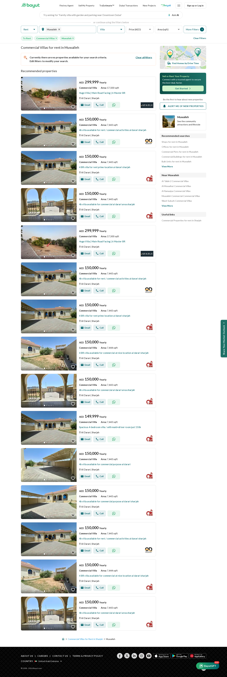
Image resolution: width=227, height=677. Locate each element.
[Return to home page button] (30, 5)
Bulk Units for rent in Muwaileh (176, 161)
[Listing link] (88, 93)
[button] (29, 29)
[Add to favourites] (73, 107)
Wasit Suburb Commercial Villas (177, 201)
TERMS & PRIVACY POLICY (87, 656)
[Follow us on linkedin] (134, 656)
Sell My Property (86, 5)
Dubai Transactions (128, 5)
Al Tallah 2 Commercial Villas (175, 181)
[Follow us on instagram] (141, 656)
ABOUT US (27, 656)
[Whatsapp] (113, 105)
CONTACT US (60, 656)
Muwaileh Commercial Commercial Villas (181, 196)
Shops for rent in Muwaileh (174, 142)
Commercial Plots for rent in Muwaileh (180, 152)
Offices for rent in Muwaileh (175, 147)
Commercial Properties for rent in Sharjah (181, 220)
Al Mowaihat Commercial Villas (176, 186)
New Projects (149, 5)
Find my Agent (67, 5)
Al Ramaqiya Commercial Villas (176, 191)
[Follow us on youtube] (149, 656)
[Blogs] (165, 5)
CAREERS (42, 656)
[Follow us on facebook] (120, 656)
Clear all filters (144, 57)
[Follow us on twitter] (127, 656)
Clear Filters (199, 38)
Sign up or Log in (195, 5)
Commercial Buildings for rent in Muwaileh (182, 157)
